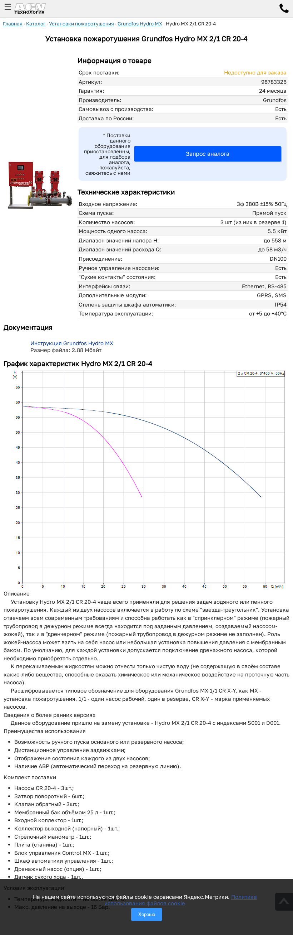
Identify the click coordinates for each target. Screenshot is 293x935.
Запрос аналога (207, 153)
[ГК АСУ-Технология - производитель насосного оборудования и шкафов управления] (37, 9)
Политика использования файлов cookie (180, 899)
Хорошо (146, 914)
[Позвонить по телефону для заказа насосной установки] (284, 9)
